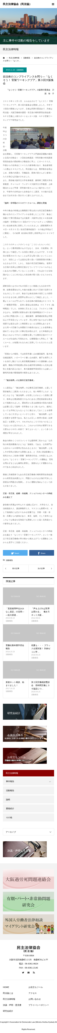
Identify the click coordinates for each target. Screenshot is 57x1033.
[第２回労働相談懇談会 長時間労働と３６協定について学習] (41, 670)
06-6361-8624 (31, 964)
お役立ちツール (35, 987)
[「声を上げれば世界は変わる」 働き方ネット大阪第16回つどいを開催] (41, 596)
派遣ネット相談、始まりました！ (15, 683)
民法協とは (8, 993)
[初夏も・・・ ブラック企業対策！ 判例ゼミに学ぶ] (41, 633)
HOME (6, 987)
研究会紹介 (8, 1011)
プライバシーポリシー (38, 1005)
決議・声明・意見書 (12, 1005)
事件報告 (10, 781)
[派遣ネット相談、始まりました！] (15, 670)
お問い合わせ (34, 999)
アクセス (32, 993)
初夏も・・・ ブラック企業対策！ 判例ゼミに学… (40, 648)
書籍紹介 (10, 808)
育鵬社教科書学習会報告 (15, 647)
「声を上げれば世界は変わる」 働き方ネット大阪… (40, 611)
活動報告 (20, 70)
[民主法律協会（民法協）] (17, 4)
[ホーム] (4, 58)
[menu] (53, 4)
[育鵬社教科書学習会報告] (15, 633)
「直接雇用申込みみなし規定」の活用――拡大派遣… (15, 611)
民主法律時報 (9, 999)
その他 (9, 817)
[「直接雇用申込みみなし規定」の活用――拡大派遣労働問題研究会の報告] (15, 596)
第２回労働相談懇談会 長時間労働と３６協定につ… (40, 685)
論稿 (8, 799)
